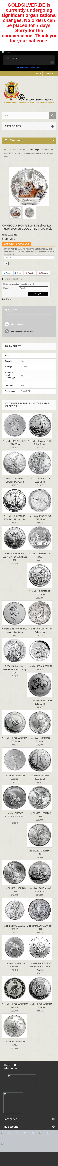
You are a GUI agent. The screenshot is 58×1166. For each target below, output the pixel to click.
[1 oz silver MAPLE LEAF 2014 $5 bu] (14, 425)
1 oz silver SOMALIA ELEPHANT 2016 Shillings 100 (15, 556)
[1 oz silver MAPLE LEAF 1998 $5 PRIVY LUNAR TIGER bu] (39, 947)
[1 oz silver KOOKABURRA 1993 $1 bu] (39, 988)
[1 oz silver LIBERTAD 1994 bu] (39, 722)
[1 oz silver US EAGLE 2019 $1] (14, 910)
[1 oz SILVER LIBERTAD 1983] (39, 797)
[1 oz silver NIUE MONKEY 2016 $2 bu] (39, 684)
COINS (23, 150)
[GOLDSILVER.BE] (29, 91)
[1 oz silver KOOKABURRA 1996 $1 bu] (14, 722)
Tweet (8, 273)
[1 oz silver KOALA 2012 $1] (39, 650)
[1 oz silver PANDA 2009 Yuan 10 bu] (39, 872)
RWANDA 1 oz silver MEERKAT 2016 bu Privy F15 (14, 669)
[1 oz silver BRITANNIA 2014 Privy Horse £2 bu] (14, 500)
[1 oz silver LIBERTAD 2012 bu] (14, 759)
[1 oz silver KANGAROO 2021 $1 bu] (39, 500)
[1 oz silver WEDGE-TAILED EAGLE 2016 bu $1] (14, 797)
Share (18, 273)
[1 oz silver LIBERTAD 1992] (14, 1025)
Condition (6, 239)
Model (4, 235)
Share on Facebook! (13, 279)
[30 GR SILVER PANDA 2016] (39, 537)
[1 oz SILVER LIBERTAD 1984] (14, 872)
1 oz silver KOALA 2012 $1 (39, 666)
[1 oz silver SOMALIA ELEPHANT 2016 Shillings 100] (14, 537)
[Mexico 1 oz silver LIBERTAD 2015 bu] (14, 462)
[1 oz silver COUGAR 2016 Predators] (14, 947)
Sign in (38, 73)
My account (11, 1126)
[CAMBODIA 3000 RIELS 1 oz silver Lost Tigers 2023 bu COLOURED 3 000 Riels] (15, 212)
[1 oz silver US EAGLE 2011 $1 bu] (39, 462)
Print (8, 299)
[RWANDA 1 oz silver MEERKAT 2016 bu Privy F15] (14, 650)
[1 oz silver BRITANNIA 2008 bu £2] (39, 759)
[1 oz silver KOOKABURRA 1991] (39, 910)
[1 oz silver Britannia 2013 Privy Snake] (39, 425)
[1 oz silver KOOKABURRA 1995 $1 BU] (14, 988)
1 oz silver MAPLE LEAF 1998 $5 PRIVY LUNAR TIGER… (39, 966)
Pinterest (44, 273)
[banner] (29, 52)
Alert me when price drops (22, 331)
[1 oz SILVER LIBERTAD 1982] (39, 835)
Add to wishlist (17, 324)
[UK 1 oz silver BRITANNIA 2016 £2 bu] (39, 613)
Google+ (31, 273)
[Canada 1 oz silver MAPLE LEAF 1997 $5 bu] (14, 613)
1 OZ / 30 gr (34, 150)
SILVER (13, 150)
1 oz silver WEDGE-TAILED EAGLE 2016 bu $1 (14, 816)
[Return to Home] (5, 150)
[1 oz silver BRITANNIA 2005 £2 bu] (39, 575)
